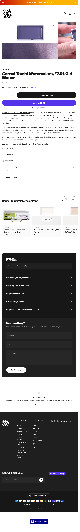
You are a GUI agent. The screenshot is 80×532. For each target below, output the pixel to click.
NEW (34, 447)
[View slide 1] (35, 405)
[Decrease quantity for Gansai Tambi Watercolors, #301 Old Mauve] (4, 95)
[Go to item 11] (52, 62)
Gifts (34, 444)
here (26, 266)
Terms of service (47, 508)
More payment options (39, 108)
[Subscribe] (41, 480)
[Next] (75, 2)
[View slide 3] (40, 405)
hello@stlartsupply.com (65, 400)
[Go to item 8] (44, 62)
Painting (36, 428)
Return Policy (22, 431)
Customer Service (20, 439)
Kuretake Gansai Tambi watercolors (16, 113)
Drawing (36, 431)
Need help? (9, 160)
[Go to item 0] (27, 62)
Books (35, 438)
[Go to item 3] (32, 62)
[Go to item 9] (47, 62)
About (19, 425)
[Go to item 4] (34, 62)
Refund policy (30, 508)
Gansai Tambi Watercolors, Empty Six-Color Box (14, 231)
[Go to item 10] (49, 62)
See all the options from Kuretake (35, 144)
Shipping (20, 428)
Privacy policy (38, 508)
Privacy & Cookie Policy (22, 452)
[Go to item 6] (39, 62)
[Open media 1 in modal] (54, 26)
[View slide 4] (43, 405)
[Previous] (3, 2)
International (21, 435)
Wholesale (21, 448)
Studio (35, 435)
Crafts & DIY (37, 441)
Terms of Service (20, 457)
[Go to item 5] (37, 62)
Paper (35, 425)
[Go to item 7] (42, 62)
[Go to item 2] (29, 62)
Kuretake (5, 69)
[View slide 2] (38, 405)
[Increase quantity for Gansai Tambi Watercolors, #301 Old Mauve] (12, 95)
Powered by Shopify (48, 505)
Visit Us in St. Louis (22, 443)
